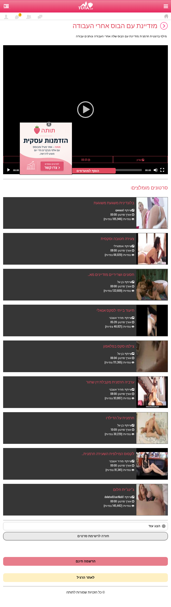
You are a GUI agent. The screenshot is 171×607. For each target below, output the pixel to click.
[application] (85, 109)
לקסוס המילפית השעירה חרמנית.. (108, 453)
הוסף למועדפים (89, 171)
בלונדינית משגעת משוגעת (114, 202)
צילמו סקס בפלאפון (118, 346)
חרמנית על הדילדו (120, 417)
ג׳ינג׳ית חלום (123, 489)
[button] (85, 109)
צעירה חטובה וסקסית (117, 238)
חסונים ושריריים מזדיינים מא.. (111, 274)
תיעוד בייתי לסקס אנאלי (115, 310)
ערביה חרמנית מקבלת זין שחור (110, 381)
